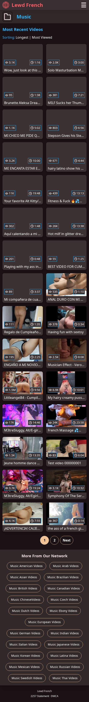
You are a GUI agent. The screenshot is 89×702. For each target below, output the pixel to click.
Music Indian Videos (65, 633)
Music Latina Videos (64, 656)
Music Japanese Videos (63, 644)
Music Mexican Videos (24, 667)
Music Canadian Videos (64, 588)
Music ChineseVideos (25, 600)
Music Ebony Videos (63, 611)
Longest (22, 37)
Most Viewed (42, 37)
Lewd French (27, 4)
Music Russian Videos (65, 667)
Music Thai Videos (65, 678)
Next (67, 540)
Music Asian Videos (23, 577)
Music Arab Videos (66, 566)
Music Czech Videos (64, 600)
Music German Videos (25, 633)
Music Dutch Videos (25, 611)
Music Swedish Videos (27, 678)
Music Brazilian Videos (63, 577)
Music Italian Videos (23, 644)
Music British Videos (23, 588)
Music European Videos (44, 622)
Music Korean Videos (25, 656)
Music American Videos (26, 566)
